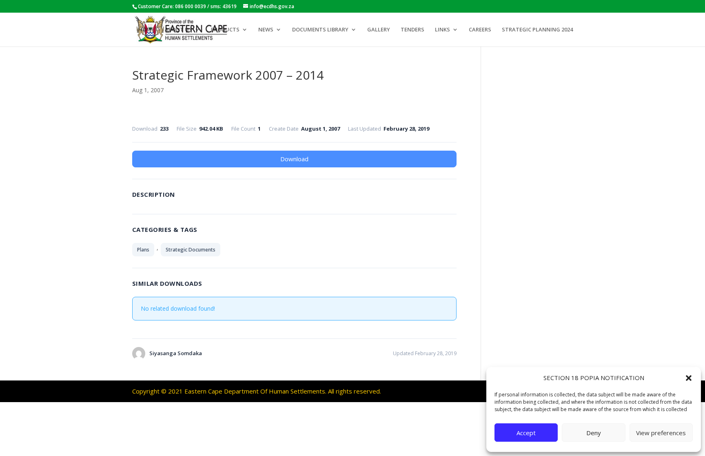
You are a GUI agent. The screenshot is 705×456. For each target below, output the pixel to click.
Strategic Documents (190, 249)
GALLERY (378, 30)
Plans (143, 249)
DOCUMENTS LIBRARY (320, 30)
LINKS (442, 30)
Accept (526, 433)
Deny (593, 433)
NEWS (265, 30)
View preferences (661, 433)
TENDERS (412, 30)
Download (294, 159)
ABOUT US (178, 30)
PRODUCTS (225, 30)
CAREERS (480, 30)
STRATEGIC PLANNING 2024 (537, 30)
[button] (689, 378)
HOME (146, 30)
